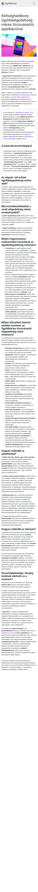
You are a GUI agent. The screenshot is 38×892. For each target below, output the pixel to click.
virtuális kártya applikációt (19, 97)
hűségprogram (27, 104)
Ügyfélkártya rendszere (8, 633)
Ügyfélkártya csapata (22, 112)
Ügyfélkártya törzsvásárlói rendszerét (24, 95)
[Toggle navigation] (34, 3)
